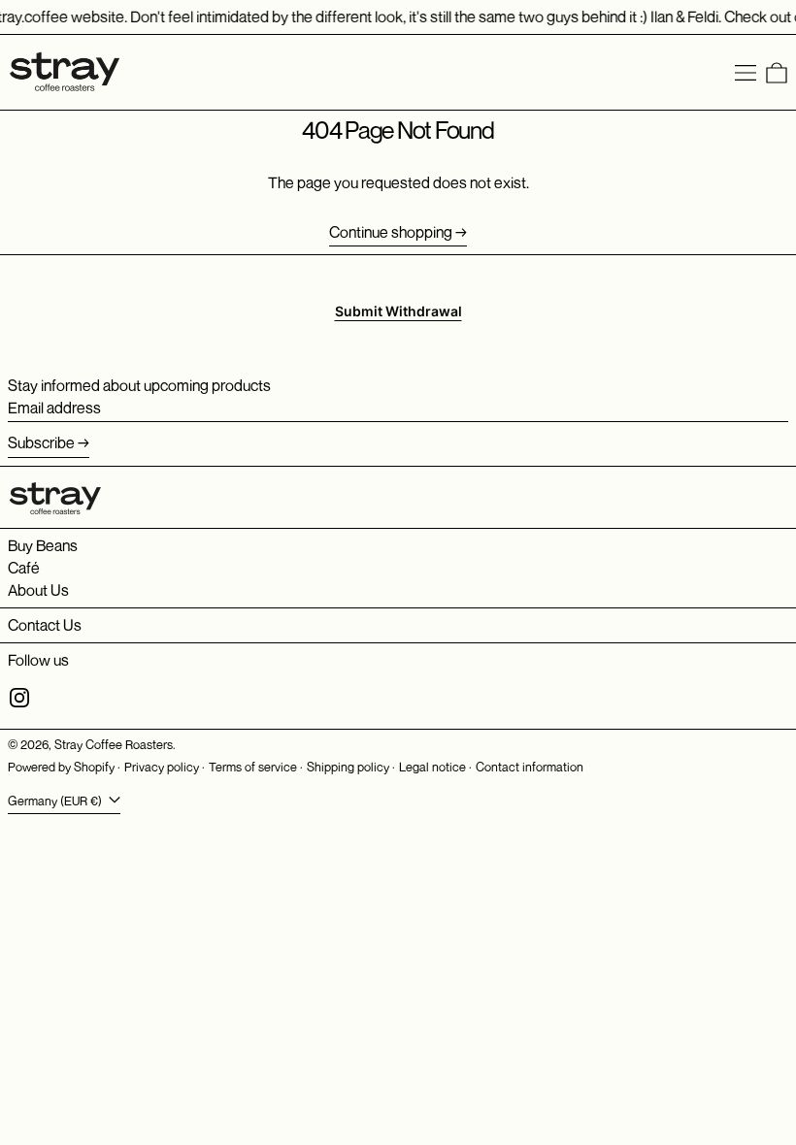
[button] (776, 72)
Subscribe (41, 442)
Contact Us (45, 625)
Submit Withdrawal (398, 311)
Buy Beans (43, 545)
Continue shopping (390, 232)
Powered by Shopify (61, 767)
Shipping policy (348, 767)
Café (24, 567)
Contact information (529, 767)
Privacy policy (161, 767)
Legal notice (432, 767)
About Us (38, 590)
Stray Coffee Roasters (113, 744)
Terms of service (253, 767)
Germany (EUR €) (56, 801)
